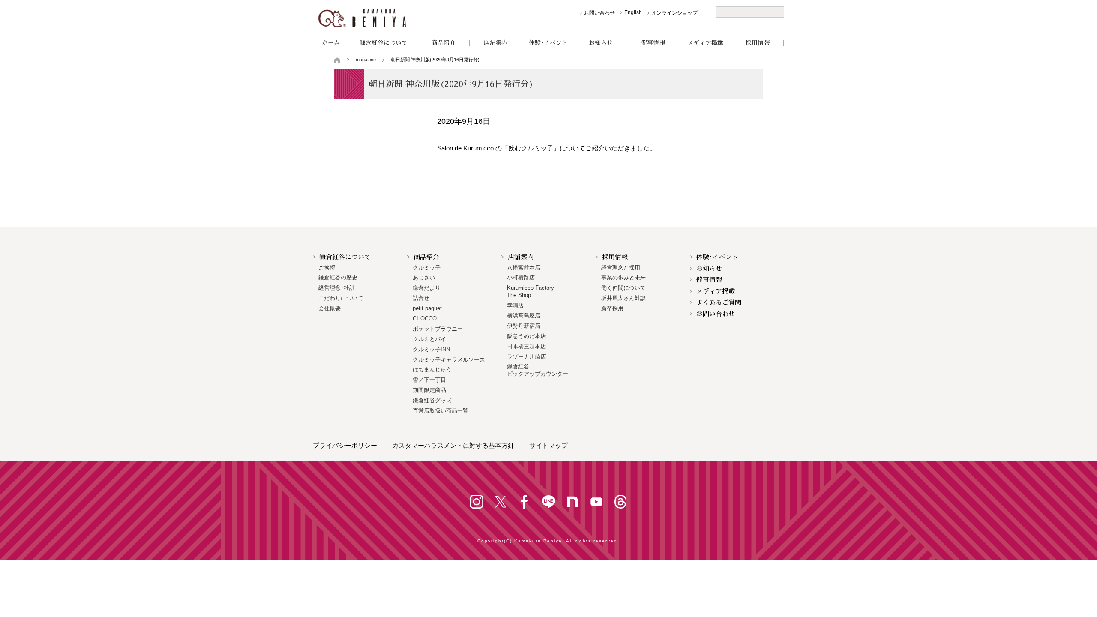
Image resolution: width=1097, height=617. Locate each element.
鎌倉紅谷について (384, 43)
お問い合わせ (599, 13)
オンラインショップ (674, 13)
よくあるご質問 (718, 302)
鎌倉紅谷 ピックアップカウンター (537, 370)
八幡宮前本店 (523, 267)
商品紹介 (444, 43)
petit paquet (427, 308)
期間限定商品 (429, 390)
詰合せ (421, 298)
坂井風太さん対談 (623, 298)
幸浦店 (515, 305)
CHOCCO (425, 318)
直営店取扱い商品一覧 (440, 410)
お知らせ (601, 43)
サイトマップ (548, 445)
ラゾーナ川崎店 (526, 356)
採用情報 (758, 43)
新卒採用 (612, 308)
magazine (366, 59)
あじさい (424, 277)
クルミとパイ (429, 339)
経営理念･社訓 (336, 288)
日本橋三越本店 (526, 346)
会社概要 (329, 308)
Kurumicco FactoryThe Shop (530, 291)
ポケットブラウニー (438, 329)
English (633, 12)
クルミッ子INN (431, 349)
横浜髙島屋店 (523, 315)
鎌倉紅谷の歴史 (337, 277)
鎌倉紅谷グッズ (432, 400)
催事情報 (653, 43)
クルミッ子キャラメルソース (449, 359)
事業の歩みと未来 (623, 277)
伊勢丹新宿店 (523, 326)
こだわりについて (340, 298)
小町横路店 (521, 277)
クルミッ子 (427, 267)
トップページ (337, 60)
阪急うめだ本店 (526, 336)
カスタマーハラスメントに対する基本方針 (453, 445)
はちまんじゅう (432, 369)
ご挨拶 (326, 267)
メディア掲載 (705, 43)
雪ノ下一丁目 (429, 380)
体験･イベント (548, 43)
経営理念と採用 (620, 267)
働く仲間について (623, 288)
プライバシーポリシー (345, 445)
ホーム (331, 43)
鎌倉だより (427, 288)
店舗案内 (496, 43)
